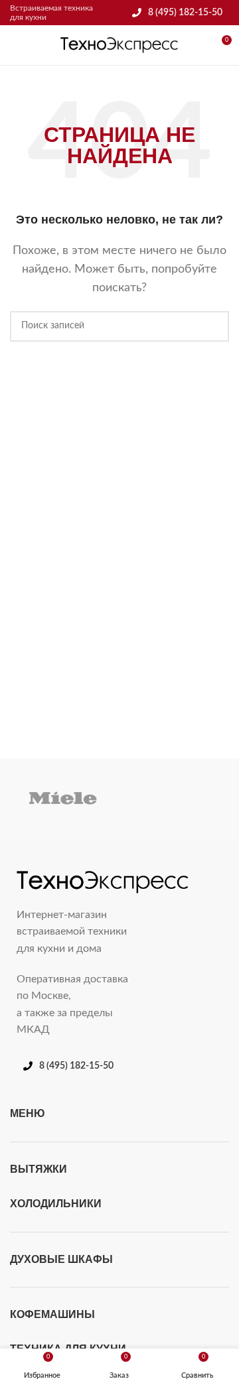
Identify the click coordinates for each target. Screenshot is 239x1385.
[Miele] (63, 798)
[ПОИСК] (214, 326)
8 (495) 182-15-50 (185, 12)
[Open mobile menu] (15, 45)
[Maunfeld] (176, 798)
